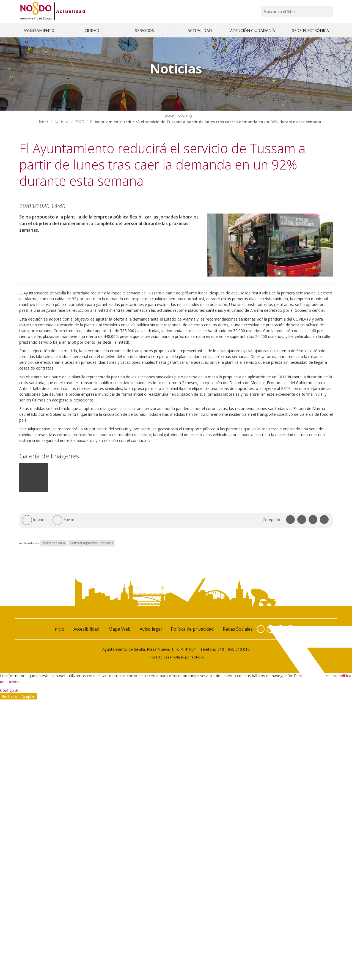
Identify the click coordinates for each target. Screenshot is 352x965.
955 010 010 (239, 649)
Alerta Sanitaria (53, 543)
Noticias (61, 121)
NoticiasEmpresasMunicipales (91, 543)
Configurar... (10, 690)
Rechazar (10, 696)
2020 (79, 121)
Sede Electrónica (310, 30)
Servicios (145, 30)
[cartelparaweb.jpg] (33, 490)
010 (221, 649)
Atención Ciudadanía (253, 30)
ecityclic (198, 657)
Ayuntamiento (40, 30)
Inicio (43, 121)
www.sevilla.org (178, 115)
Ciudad (92, 30)
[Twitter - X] (270, 629)
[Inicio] (36, 11)
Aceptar (28, 696)
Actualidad (71, 11)
